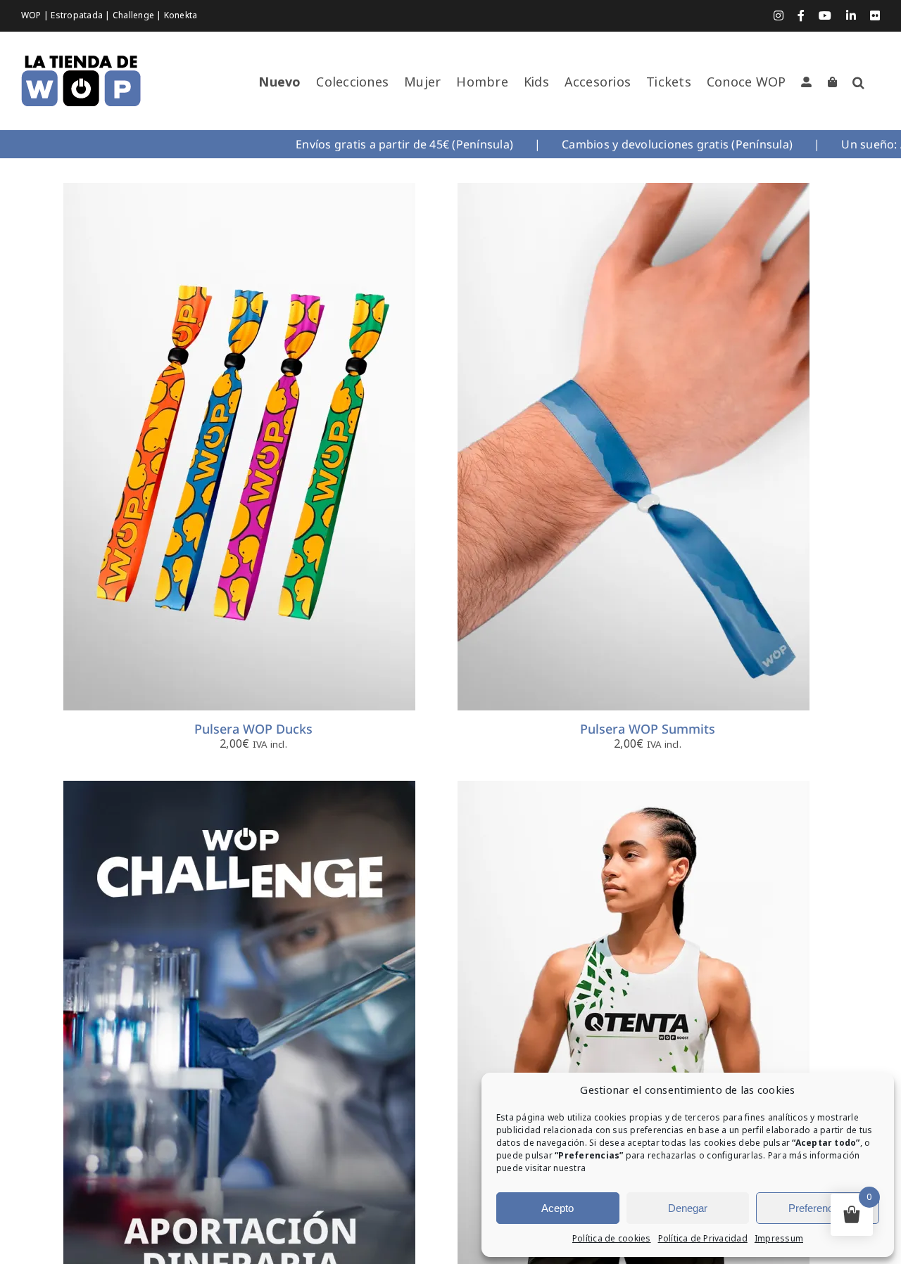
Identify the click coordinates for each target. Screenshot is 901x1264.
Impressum (779, 1238)
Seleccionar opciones (200, 449)
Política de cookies (611, 1238)
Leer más (200, 1047)
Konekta (181, 15)
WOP (32, 15)
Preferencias (817, 1208)
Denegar (687, 1208)
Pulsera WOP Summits (647, 728)
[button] (858, 82)
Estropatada (78, 15)
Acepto (557, 1208)
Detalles (319, 449)
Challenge (134, 15)
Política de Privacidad (703, 1238)
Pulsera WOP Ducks (253, 728)
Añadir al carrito (594, 449)
